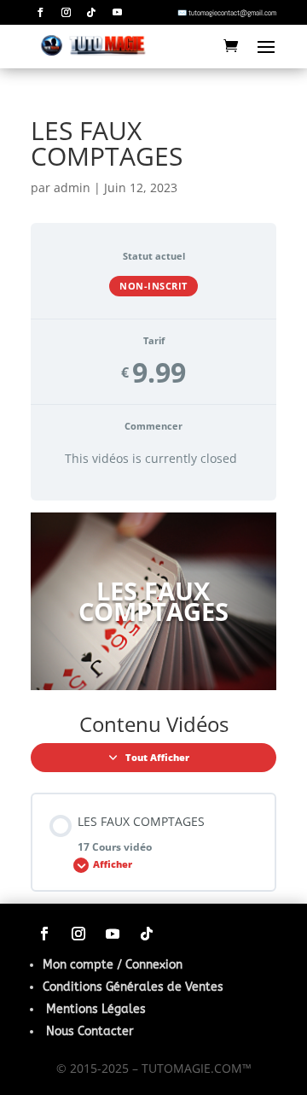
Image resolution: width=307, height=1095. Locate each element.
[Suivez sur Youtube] (116, 12)
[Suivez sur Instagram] (65, 12)
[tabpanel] (153, 601)
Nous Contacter (90, 1031)
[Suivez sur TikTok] (91, 12)
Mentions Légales (96, 1009)
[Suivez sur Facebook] (40, 12)
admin (72, 187)
